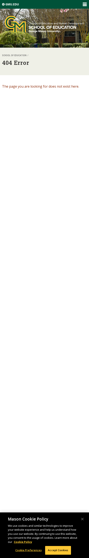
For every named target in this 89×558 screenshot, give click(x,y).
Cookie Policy (23, 542)
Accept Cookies (58, 550)
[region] (44, 535)
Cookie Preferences (28, 550)
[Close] (82, 519)
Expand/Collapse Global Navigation (84, 4)
